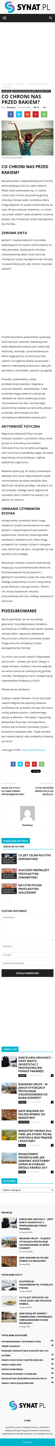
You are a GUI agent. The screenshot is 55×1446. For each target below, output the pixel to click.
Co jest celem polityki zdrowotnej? (34, 857)
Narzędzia (23, 1122)
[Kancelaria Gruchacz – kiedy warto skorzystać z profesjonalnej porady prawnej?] (9, 1061)
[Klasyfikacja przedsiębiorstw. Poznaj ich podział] (9, 1285)
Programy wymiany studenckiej (19, 1373)
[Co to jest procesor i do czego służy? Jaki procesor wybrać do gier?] (9, 1301)
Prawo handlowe (11, 1364)
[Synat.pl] (27, 7)
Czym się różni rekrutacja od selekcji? (44, 791)
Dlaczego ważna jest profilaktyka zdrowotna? (33, 873)
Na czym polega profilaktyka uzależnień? (30, 888)
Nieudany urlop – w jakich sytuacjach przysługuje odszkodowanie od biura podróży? (33, 1091)
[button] (50, 18)
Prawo (22, 1075)
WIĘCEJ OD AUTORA (13, 846)
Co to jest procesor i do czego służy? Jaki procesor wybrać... (35, 1300)
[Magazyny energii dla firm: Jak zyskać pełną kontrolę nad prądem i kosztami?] (9, 1134)
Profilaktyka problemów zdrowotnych (31, 91)
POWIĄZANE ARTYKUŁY (15, 840)
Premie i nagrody (11, 1346)
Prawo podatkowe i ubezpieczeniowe (22, 1360)
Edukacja (6, 91)
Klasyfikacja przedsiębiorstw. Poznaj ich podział (36, 1284)
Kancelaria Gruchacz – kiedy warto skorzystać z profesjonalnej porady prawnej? (35, 1064)
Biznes (22, 1145)
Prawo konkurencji (12, 1369)
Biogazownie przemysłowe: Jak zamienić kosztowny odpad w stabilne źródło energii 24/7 (34, 1160)
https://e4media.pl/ (34, 750)
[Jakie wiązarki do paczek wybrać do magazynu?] (9, 1115)
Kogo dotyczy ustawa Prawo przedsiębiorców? (13, 791)
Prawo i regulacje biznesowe (18, 1383)
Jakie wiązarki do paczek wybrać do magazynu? (31, 1114)
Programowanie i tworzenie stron (21, 1341)
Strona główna (8, 84)
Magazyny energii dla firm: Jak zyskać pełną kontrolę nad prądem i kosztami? (35, 1136)
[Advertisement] (27, 51)
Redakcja (11, 107)
